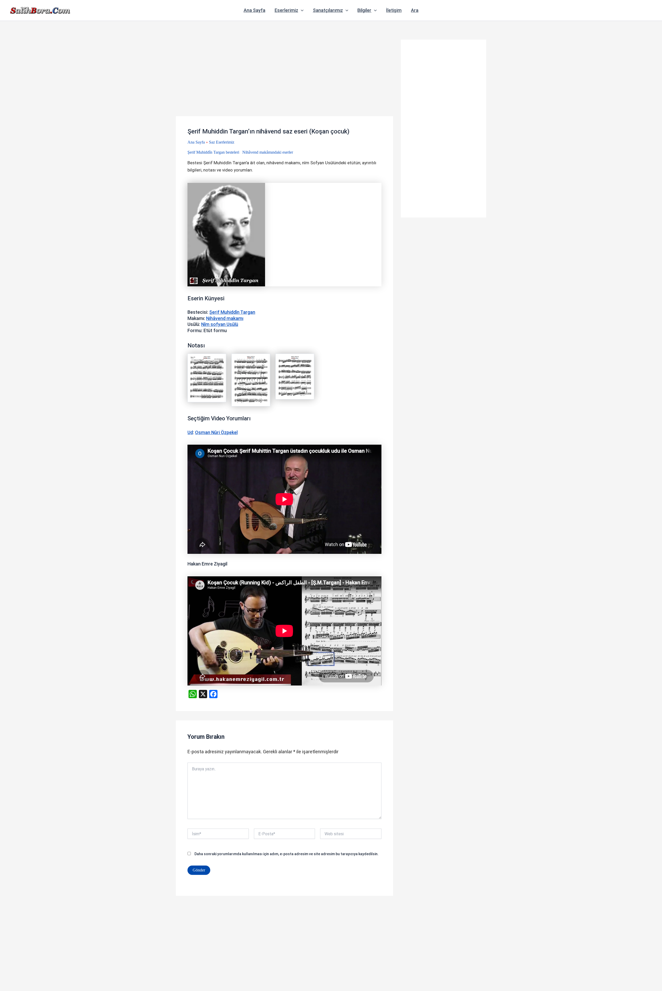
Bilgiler (364, 10)
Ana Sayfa (254, 10)
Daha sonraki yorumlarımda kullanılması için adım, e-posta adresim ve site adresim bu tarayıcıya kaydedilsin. (286, 854)
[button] (301, 10)
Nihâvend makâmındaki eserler (267, 152)
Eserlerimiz (286, 10)
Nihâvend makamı (224, 318)
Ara (414, 10)
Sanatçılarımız (328, 10)
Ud (190, 432)
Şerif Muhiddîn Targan (232, 312)
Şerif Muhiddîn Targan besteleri (213, 152)
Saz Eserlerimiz (221, 142)
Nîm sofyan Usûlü (219, 324)
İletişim (394, 10)
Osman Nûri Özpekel (216, 432)
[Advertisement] (284, 78)
